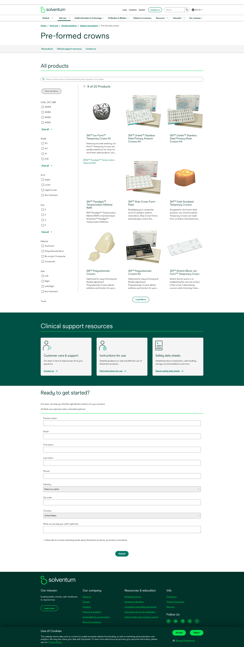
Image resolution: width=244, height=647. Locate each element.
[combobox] (176, 9)
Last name (48, 458)
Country (47, 511)
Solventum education (134, 602)
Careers (142, 10)
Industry (47, 484)
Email (46, 431)
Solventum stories (133, 597)
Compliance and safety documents (141, 607)
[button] (183, 641)
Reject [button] (197, 632)
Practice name (50, 418)
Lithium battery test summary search (141, 617)
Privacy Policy (55, 642)
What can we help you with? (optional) (60, 524)
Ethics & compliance (92, 622)
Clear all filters (51, 91)
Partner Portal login (175, 602)
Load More (141, 299)
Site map (170, 607)
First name (48, 444)
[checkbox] (42, 106)
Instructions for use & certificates (140, 612)
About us (87, 597)
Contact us (171, 597)
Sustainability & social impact (96, 617)
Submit (122, 553)
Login (124, 10)
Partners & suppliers (92, 612)
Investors (133, 10)
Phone (46, 471)
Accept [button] (179, 632)
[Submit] (186, 9)
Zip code (47, 497)
